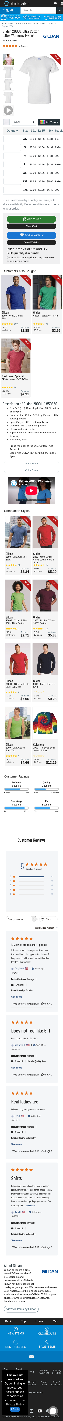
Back (8, 1321)
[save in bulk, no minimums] (31, 17)
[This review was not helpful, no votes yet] (48, 1003)
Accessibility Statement (32, 1392)
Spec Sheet (31, 463)
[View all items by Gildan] (51, 36)
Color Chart (31, 470)
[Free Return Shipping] (52, 17)
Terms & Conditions (56, 1383)
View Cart (31, 226)
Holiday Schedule (31, 1383)
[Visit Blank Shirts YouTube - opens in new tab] (40, 1410)
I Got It (15, 1409)
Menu (9, 10)
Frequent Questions (44, 1371)
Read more (30, 1205)
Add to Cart (34, 219)
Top (23, 1321)
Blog (31, 1371)
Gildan (7, 31)
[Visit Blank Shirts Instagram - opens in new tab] (32, 1410)
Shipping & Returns (56, 1371)
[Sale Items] (47, 1344)
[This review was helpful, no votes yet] (42, 1003)
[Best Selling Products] (16, 1344)
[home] (16, 3)
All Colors (51, 122)
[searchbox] (18, 919)
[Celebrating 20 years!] (10, 17)
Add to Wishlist (33, 235)
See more (16, 996)
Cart (55, 1321)
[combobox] (46, 927)
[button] (45, 2)
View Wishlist (31, 242)
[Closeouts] (47, 1331)
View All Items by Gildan (21, 1309)
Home (39, 1321)
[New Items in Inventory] (16, 1331)
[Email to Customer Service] (31, 1356)
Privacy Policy (15, 1404)
